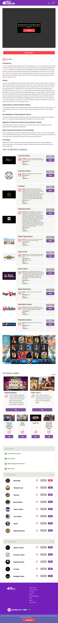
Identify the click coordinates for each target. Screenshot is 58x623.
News (30, 598)
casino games (37, 66)
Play (16, 410)
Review (50, 156)
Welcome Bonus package (31, 239)
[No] (56, 618)
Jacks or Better (18, 509)
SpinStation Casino (25, 304)
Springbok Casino (18, 576)
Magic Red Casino (24, 289)
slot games (5, 69)
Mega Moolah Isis (19, 531)
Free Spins (21, 90)
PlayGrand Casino (24, 209)
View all (53, 374)
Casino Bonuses (33, 589)
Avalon (15, 523)
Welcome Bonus (29, 158)
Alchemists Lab (18, 488)
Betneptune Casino (25, 320)
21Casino (21, 186)
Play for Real (28, 52)
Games (31, 594)
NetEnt (4, 66)
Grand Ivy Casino (24, 156)
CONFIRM (29, 30)
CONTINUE (29, 620)
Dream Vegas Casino (25, 236)
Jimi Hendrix (17, 516)
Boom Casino (23, 269)
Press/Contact (32, 602)
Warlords (16, 495)
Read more (35, 617)
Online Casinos (33, 587)
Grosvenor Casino (24, 171)
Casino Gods (22, 252)
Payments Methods (34, 596)
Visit (50, 160)
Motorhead (16, 481)
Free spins (31, 591)
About (30, 600)
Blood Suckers (18, 502)
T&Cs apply (29, 55)
